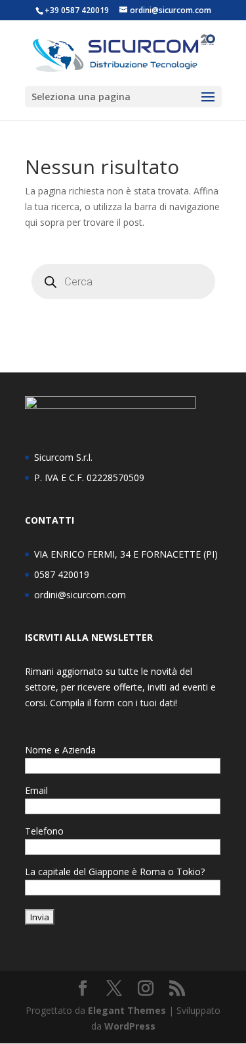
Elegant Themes (127, 1010)
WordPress (129, 1026)
